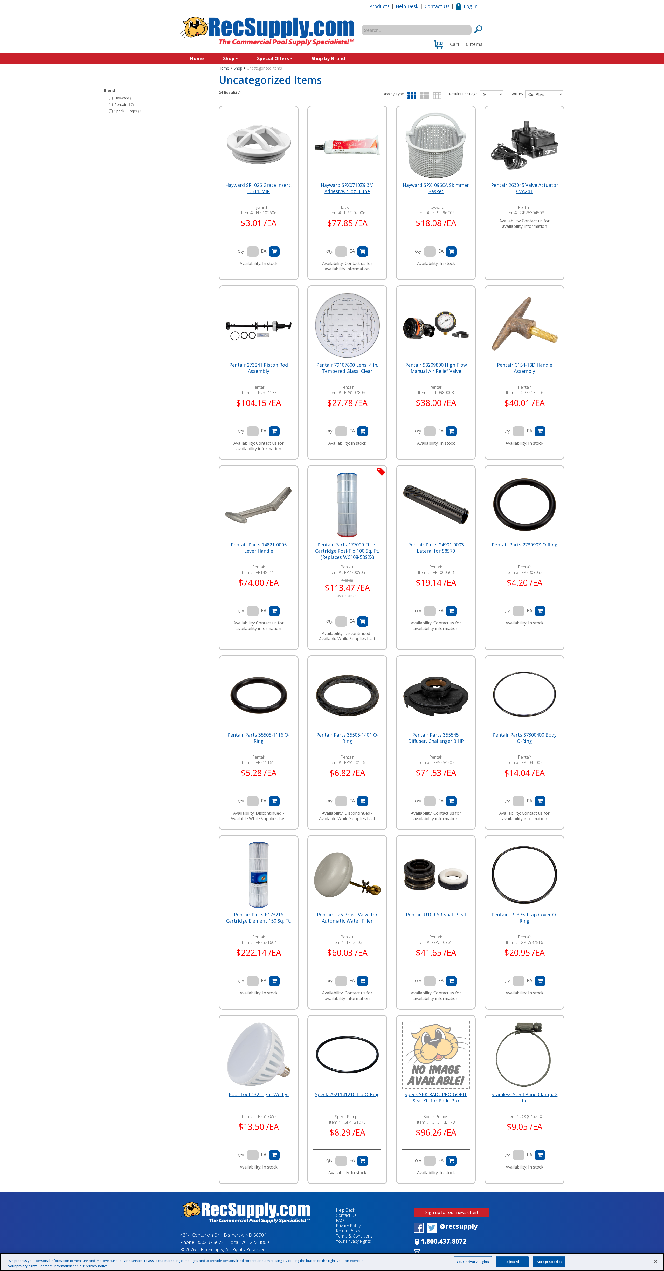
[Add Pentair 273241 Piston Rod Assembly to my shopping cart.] (274, 431)
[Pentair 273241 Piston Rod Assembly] (259, 325)
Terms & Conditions (354, 1236)
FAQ (340, 1220)
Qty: (241, 251)
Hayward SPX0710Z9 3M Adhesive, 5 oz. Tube (347, 188)
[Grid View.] (411, 95)
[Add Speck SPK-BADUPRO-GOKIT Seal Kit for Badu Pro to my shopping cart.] (451, 1161)
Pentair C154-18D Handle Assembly (524, 368)
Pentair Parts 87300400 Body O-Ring (525, 738)
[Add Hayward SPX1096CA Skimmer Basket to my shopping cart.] (451, 251)
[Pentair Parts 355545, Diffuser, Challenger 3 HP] (436, 695)
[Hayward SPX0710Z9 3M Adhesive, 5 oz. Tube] (347, 146)
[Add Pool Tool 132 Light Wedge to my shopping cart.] (274, 1155)
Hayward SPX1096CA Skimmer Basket (436, 188)
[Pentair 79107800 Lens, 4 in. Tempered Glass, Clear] (347, 325)
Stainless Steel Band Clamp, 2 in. (524, 1097)
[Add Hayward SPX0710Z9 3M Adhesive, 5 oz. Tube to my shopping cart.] (362, 251)
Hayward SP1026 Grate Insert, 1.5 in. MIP (258, 188)
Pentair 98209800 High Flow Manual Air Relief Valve (436, 368)
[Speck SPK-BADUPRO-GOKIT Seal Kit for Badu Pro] (436, 1055)
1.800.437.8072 (443, 1241)
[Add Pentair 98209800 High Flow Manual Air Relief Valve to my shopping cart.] (451, 431)
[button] (458, 44)
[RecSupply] (267, 31)
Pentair (124, 104)
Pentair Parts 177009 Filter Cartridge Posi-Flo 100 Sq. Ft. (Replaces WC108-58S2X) (347, 550)
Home (197, 58)
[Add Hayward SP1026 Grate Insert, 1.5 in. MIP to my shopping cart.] (274, 251)
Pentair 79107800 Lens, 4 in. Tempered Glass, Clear (347, 368)
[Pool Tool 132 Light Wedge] (259, 1055)
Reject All (512, 1261)
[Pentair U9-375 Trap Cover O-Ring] (524, 875)
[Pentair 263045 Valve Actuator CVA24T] (524, 146)
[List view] (423, 95)
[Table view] (435, 95)
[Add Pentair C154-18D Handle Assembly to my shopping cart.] (540, 431)
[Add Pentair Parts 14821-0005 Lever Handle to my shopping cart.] (274, 611)
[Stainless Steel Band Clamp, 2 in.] (524, 1055)
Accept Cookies (549, 1261)
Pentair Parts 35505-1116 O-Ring (258, 738)
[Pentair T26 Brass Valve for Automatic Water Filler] (347, 875)
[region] (332, 1262)
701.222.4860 (255, 1242)
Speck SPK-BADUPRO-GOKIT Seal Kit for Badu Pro (436, 1097)
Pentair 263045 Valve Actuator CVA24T (524, 188)
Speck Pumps (128, 110)
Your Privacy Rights (473, 1261)
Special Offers (273, 58)
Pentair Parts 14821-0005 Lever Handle (259, 547)
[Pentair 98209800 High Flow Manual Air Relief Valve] (436, 325)
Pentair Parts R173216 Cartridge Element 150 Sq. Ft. (258, 917)
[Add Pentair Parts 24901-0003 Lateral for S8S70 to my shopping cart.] (451, 611)
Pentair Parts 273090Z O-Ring (524, 544)
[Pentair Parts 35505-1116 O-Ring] (259, 695)
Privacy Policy (348, 1225)
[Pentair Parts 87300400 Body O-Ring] (524, 695)
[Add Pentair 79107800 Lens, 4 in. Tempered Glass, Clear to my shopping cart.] (362, 431)
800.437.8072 (210, 1242)
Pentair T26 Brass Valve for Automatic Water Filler (347, 917)
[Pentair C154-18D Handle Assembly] (524, 325)
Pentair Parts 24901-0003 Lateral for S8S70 (436, 547)
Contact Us (437, 6)
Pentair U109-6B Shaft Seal (436, 914)
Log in (471, 6)
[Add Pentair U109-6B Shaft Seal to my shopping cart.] (451, 981)
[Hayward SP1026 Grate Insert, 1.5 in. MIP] (259, 146)
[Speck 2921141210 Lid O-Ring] (347, 1055)
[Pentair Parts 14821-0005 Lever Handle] (259, 505)
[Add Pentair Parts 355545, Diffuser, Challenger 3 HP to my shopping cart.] (451, 801)
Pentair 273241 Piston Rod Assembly (258, 368)
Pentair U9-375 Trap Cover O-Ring (524, 917)
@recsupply (459, 1226)
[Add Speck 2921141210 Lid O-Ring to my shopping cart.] (362, 1161)
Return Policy (348, 1231)
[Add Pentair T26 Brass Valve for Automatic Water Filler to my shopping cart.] (362, 981)
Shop (228, 58)
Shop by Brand (328, 58)
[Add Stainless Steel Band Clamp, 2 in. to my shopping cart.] (540, 1155)
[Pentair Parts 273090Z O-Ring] (524, 505)
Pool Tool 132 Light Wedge (259, 1094)
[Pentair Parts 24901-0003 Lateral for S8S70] (436, 505)
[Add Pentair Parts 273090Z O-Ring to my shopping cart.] (540, 611)
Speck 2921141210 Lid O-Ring (347, 1094)
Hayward (124, 97)
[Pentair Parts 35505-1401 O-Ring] (347, 695)
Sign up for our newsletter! (451, 1212)
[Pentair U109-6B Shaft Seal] (436, 875)
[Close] (655, 1261)
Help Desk (407, 6)
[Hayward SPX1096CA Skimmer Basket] (436, 146)
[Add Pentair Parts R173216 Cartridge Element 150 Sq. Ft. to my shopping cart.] (274, 981)
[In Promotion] (381, 471)
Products (379, 6)
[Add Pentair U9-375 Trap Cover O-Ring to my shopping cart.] (540, 981)
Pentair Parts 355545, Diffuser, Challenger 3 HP (436, 738)
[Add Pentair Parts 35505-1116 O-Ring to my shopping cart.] (274, 801)
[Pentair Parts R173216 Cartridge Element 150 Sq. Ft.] (259, 875)
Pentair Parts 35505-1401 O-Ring (347, 738)
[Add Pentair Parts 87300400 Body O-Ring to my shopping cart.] (540, 801)
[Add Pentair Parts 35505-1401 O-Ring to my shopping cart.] (362, 801)
